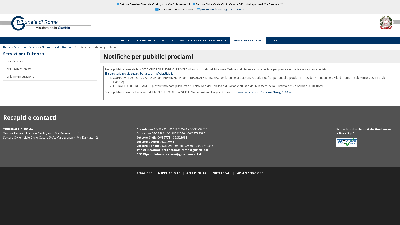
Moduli (167, 40)
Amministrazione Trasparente (203, 40)
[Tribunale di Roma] (83, 25)
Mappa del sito (169, 173)
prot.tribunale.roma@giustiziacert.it (222, 9)
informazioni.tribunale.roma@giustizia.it (177, 150)
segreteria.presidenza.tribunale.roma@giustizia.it (140, 73)
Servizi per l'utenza (248, 40)
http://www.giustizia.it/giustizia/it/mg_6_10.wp (262, 92)
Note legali (221, 173)
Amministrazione (250, 173)
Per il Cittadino (14, 61)
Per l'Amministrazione (19, 77)
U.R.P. (274, 40)
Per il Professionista (18, 69)
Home (125, 40)
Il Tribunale (145, 40)
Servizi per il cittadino (57, 47)
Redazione (144, 173)
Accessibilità (196, 173)
